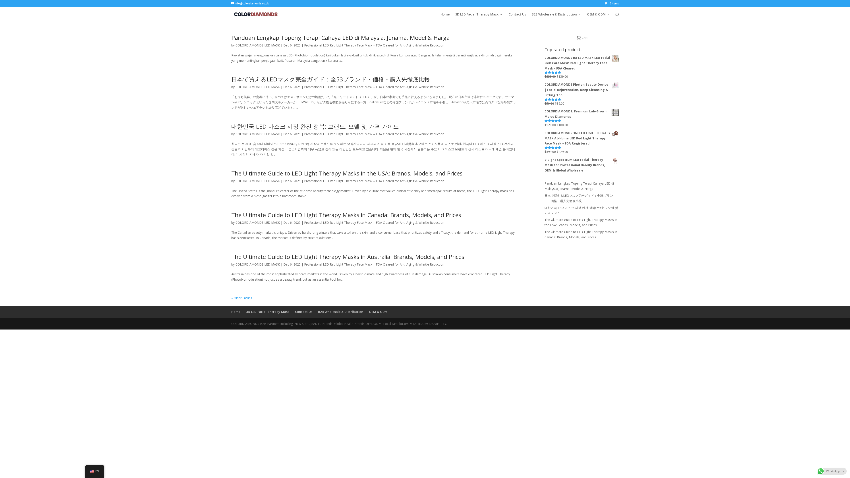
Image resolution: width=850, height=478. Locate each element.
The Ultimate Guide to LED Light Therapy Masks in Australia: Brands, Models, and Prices (347, 257)
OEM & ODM (596, 14)
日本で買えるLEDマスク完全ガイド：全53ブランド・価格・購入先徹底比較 (330, 79)
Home (445, 14)
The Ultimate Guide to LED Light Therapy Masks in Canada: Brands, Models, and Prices (346, 215)
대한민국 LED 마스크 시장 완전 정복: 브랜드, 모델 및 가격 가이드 (315, 126)
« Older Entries (241, 298)
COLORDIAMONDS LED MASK (258, 45)
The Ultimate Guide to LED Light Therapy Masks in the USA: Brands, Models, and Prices (346, 173)
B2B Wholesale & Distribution (554, 14)
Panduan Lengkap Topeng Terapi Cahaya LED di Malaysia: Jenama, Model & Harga (340, 38)
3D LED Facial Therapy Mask (476, 14)
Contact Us (517, 14)
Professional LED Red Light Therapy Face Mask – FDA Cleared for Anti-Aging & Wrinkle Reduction (374, 45)
